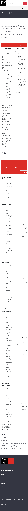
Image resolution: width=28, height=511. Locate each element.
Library (2, 8)
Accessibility (4, 489)
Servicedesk (4, 495)
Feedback (3, 492)
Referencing (12, 20)
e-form (25, 448)
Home (2, 20)
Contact (3, 477)
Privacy (2, 486)
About (2, 474)
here (5, 152)
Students (3, 483)
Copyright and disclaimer (7, 501)
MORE (23, 8)
